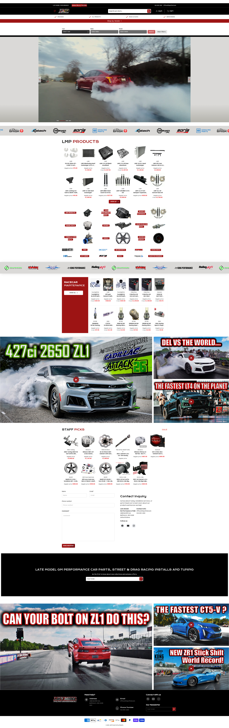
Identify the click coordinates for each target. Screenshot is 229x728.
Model (120, 28)
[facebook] (148, 699)
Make (92, 28)
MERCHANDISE (171, 17)
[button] (55, 11)
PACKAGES (61, 17)
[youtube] (153, 699)
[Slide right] (189, 79)
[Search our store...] (149, 11)
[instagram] (159, 699)
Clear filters (161, 31)
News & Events (133, 17)
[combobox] (129, 11)
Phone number (67, 501)
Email (92, 491)
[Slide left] (39, 79)
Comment (65, 511)
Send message (68, 545)
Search (151, 31)
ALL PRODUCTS (96, 17)
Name (64, 491)
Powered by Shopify (117, 725)
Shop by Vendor (113, 21)
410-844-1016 (158, 5)
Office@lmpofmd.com (169, 5)
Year (63, 28)
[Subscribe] (141, 579)
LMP (111, 725)
